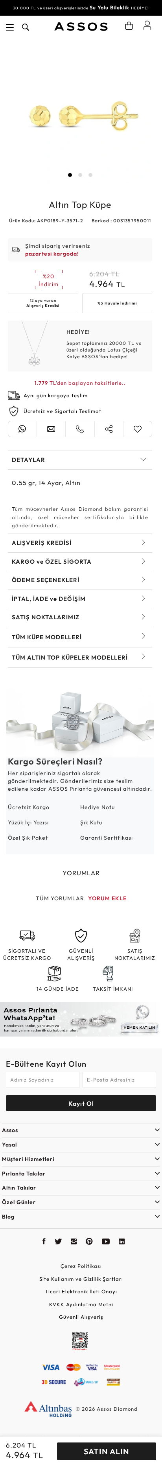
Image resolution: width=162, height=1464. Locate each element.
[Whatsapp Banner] (81, 1019)
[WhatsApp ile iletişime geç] (22, 429)
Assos (10, 1130)
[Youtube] (106, 1242)
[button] (70, 175)
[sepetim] (129, 26)
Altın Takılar (19, 1187)
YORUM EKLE (107, 898)
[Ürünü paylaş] (109, 429)
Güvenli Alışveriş (81, 1317)
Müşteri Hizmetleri (28, 1159)
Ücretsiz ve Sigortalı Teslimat (62, 411)
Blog (8, 1216)
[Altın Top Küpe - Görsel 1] (80, 111)
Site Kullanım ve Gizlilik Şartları (81, 1279)
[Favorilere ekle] (137, 429)
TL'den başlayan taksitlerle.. (80, 383)
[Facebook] (44, 1242)
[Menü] (10, 27)
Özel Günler (19, 1202)
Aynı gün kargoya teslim (56, 395)
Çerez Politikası (81, 1266)
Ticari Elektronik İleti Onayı (81, 1291)
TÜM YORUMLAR (60, 898)
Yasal (9, 1144)
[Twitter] (58, 1242)
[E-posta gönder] (51, 429)
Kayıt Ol (81, 1103)
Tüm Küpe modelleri (47, 637)
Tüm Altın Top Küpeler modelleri (70, 657)
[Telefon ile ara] (80, 429)
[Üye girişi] (147, 25)
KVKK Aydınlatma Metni (81, 1304)
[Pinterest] (89, 1242)
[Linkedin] (122, 1242)
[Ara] (25, 27)
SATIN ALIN (106, 1451)
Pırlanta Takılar (24, 1173)
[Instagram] (74, 1242)
